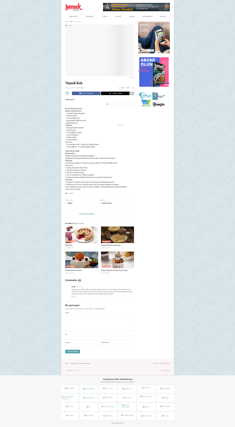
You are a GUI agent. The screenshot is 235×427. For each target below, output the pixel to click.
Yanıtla (74, 296)
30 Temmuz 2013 (69, 87)
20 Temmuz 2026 (105, 273)
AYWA (73, 287)
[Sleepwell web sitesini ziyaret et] (165, 398)
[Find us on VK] (166, 370)
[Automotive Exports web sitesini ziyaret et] (127, 416)
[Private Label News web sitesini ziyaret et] (89, 389)
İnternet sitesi (105, 342)
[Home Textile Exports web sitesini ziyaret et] (108, 407)
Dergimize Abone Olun (85, 363)
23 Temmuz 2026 (69, 273)
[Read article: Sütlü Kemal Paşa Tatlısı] (81, 260)
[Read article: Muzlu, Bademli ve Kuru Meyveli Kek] (117, 260)
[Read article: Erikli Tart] (81, 235)
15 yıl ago (80, 287)
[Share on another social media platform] (132, 93)
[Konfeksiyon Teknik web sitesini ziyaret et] (146, 398)
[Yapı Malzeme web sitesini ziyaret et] (108, 416)
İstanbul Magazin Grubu (117, 423)
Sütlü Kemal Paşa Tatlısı (73, 270)
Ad (66, 334)
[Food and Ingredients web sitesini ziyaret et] (70, 398)
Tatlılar (71, 193)
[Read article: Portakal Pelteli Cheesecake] (117, 235)
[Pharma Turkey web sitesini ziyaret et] (108, 389)
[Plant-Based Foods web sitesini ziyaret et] (89, 398)
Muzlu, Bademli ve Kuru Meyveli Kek (114, 270)
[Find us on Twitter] (164, 370)
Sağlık (132, 16)
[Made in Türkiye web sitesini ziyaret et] (146, 416)
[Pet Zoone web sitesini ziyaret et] (165, 416)
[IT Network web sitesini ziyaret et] (70, 416)
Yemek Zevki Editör (86, 214)
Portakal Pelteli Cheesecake (111, 245)
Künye (163, 16)
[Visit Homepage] (73, 7)
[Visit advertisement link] (136, 7)
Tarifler (89, 16)
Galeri (118, 16)
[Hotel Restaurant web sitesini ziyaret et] (165, 389)
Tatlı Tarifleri (78, 21)
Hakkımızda (147, 16)
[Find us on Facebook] (161, 370)
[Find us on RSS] (169, 370)
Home (66, 21)
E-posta (68, 342)
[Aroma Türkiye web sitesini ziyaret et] (108, 398)
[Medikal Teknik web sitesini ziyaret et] (127, 389)
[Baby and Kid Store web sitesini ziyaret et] (165, 407)
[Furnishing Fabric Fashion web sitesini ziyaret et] (127, 407)
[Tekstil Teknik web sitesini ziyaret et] (127, 398)
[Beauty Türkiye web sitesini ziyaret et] (70, 389)
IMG (70, 370)
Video (105, 16)
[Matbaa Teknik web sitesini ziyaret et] (89, 416)
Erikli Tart (69, 245)
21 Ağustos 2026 (69, 247)
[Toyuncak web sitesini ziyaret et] (146, 407)
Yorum (67, 312)
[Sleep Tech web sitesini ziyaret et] (70, 407)
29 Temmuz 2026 (105, 247)
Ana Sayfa (73, 16)
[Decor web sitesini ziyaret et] (89, 407)
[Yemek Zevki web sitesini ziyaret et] (146, 389)
